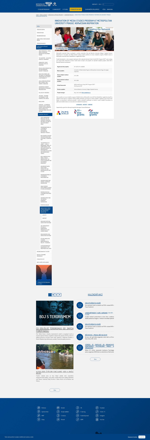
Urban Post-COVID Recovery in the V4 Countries (43, 64)
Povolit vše (142, 437)
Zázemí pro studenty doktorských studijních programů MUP (45, 88)
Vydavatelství (40, 259)
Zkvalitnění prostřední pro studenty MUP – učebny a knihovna (44, 82)
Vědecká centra (41, 29)
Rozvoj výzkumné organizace (41, 255)
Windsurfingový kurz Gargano (96, 313)
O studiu (65, 9)
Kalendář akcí (95, 294)
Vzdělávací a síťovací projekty (55, 15)
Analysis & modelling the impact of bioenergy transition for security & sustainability (45, 76)
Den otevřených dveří (93, 303)
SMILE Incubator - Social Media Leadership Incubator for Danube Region (45, 53)
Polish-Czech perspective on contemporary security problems (45, 70)
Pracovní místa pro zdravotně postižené (46, 235)
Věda (104, 9)
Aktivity (44, 215)
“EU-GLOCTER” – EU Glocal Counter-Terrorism (45, 58)
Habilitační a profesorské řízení (43, 39)
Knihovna (110, 9)
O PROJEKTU (79, 104)
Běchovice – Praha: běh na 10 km (96, 335)
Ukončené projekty (69, 15)
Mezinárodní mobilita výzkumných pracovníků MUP (46, 176)
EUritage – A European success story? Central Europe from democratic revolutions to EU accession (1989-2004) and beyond (45, 108)
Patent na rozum (45, 205)
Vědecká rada (40, 32)
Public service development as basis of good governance (46, 188)
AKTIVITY (85, 104)
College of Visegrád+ (44, 92)
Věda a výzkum (43, 15)
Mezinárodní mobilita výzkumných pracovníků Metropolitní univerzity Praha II (46, 130)
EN (99, 4)
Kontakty (95, 4)
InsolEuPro (41, 101)
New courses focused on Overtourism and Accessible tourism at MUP (46, 137)
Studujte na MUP (76, 9)
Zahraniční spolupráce (92, 9)
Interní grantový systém (43, 251)
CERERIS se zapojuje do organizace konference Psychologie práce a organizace (99, 346)
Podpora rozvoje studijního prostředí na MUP (46, 193)
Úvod (37, 15)
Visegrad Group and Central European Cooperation (45, 182)
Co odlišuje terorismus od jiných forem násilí (54, 330)
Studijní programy (44, 9)
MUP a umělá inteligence (43, 262)
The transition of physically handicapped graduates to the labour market (45, 228)
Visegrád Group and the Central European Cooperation (45, 200)
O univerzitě (56, 9)
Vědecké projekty (41, 43)
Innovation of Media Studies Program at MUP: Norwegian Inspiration (45, 210)
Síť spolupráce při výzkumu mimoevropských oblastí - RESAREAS (45, 240)
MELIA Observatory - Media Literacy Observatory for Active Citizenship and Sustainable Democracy (46, 160)
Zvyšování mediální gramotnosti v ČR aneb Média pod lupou (46, 247)
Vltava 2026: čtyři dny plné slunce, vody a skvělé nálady (54, 372)
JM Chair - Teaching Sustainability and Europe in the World (44, 97)
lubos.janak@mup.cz (86, 92)
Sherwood (98, 433)
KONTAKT (90, 104)
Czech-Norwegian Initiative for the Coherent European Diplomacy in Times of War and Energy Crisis (46, 121)
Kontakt (44, 218)
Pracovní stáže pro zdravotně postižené (46, 222)
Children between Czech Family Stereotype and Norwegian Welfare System (46, 169)
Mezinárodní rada (41, 36)
